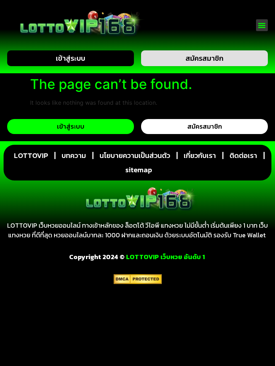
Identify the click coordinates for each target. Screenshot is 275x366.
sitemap (138, 169)
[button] (262, 25)
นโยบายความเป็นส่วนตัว (135, 155)
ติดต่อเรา (243, 155)
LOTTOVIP (31, 155)
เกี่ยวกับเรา (200, 155)
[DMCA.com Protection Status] (138, 282)
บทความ (74, 155)
